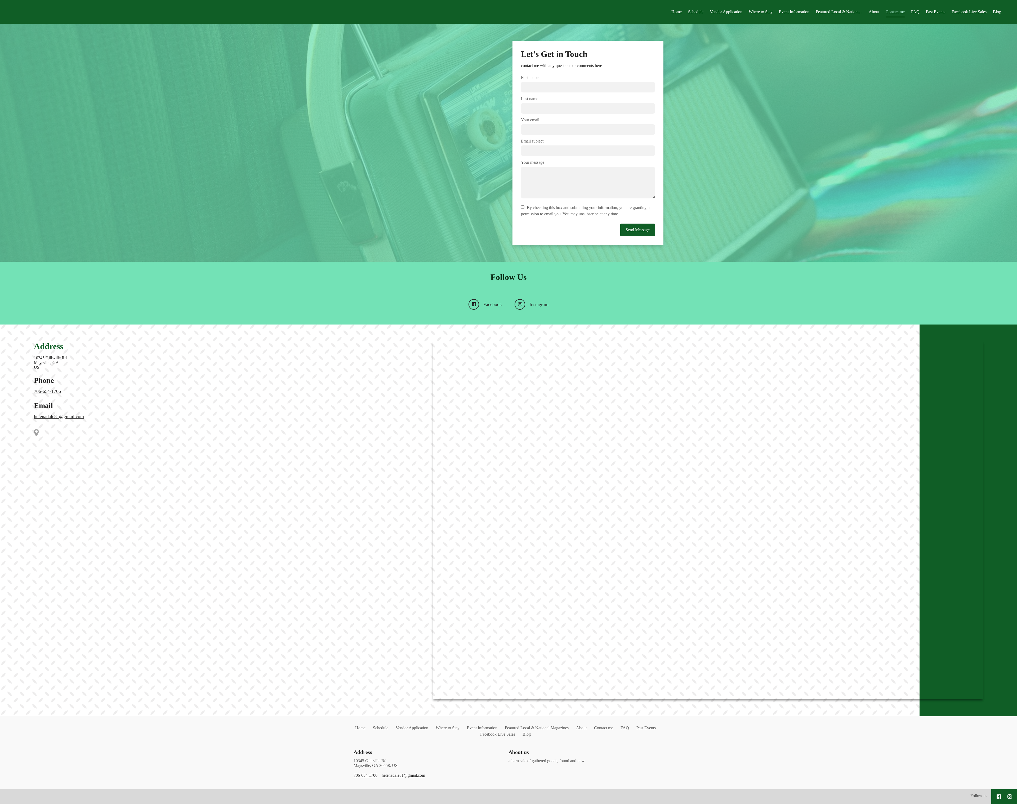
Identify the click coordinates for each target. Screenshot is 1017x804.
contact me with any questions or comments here (561, 65)
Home (676, 12)
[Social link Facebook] (999, 797)
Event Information (794, 12)
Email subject (532, 141)
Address (48, 346)
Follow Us (508, 277)
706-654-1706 (47, 391)
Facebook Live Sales (969, 12)
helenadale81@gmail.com (59, 416)
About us (518, 752)
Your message (532, 162)
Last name (529, 98)
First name (529, 77)
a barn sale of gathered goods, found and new (546, 760)
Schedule (695, 12)
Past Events (935, 12)
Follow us (978, 795)
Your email (530, 120)
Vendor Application (726, 12)
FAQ (915, 12)
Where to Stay (761, 12)
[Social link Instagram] (1009, 797)
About (874, 12)
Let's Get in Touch (554, 54)
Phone (44, 380)
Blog (997, 12)
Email (43, 405)
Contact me (895, 12)
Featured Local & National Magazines (841, 12)
